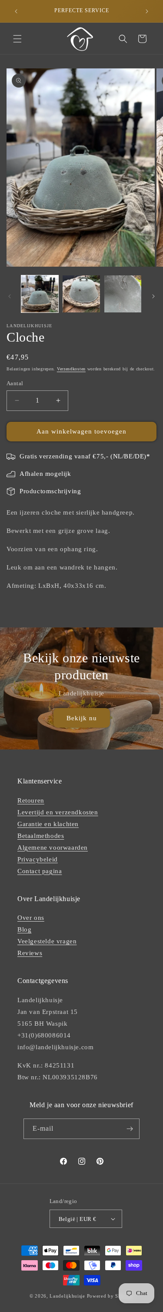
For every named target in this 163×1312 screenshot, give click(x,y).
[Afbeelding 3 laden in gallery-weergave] (122, 293)
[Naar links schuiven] (9, 296)
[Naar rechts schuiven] (153, 296)
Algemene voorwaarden (52, 847)
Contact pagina (39, 871)
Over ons (30, 917)
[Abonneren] (129, 1129)
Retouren (30, 800)
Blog (24, 929)
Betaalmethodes (40, 835)
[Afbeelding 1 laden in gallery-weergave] (39, 293)
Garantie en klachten (48, 823)
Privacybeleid (37, 859)
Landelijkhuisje (67, 1295)
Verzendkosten (71, 368)
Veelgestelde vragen (47, 941)
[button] (17, 38)
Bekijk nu (82, 717)
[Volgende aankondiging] (146, 11)
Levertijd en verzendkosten (57, 812)
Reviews (29, 952)
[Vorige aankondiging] (16, 11)
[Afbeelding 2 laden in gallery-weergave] (81, 293)
